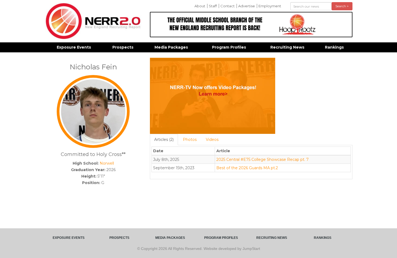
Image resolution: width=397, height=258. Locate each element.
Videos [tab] (212, 139)
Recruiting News (287, 47)
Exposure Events (74, 47)
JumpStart (251, 248)
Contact (227, 6)
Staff (213, 6)
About (199, 6)
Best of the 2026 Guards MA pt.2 (247, 167)
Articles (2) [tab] (164, 139)
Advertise (246, 6)
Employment (269, 6)
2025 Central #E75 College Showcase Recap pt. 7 (262, 159)
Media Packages (171, 47)
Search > (342, 6)
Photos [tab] (190, 139)
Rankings (334, 47)
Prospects (122, 47)
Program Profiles (229, 47)
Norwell (107, 163)
